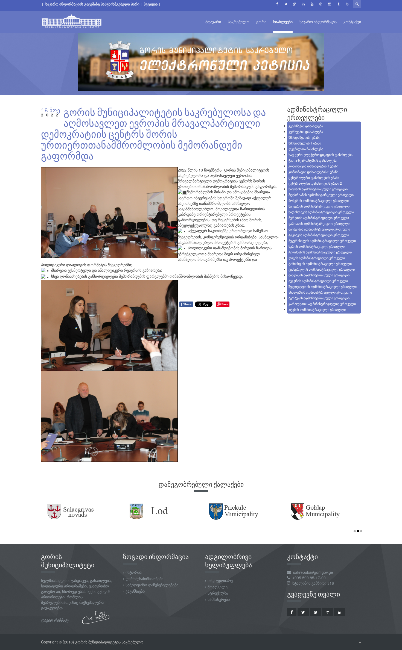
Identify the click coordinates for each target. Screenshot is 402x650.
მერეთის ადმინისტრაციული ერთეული (319, 217)
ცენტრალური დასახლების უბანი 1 (315, 177)
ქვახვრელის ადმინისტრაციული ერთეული (322, 269)
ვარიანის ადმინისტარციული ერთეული (319, 223)
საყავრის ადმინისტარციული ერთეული (319, 206)
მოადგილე (218, 586)
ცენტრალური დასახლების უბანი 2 (315, 183)
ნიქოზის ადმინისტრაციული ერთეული (318, 189)
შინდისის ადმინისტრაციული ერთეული (319, 275)
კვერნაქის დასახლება (306, 125)
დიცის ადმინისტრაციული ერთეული (317, 257)
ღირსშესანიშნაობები (144, 578)
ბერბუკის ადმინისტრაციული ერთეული (319, 298)
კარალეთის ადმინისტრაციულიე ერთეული (322, 303)
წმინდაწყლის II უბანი (305, 143)
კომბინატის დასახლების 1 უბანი (313, 166)
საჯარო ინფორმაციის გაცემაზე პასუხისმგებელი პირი (92, 4)
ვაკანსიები (135, 591)
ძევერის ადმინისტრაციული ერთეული (318, 280)
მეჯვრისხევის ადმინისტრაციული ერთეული (322, 240)
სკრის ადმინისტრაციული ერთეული (317, 246)
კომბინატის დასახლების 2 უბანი (313, 171)
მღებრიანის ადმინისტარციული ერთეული (321, 194)
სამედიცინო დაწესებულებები (152, 584)
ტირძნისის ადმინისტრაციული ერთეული (320, 252)
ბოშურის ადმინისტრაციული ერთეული (319, 200)
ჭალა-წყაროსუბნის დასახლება (313, 160)
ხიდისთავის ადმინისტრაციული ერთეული (321, 211)
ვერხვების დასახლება (306, 131)
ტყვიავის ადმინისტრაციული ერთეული (319, 234)
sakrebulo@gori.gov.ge (313, 572)
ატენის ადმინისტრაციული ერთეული (317, 309)
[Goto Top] (360, 642)
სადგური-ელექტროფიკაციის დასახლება (321, 154)
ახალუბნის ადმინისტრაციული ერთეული (320, 292)
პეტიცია (151, 4)
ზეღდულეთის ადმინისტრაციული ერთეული (323, 286)
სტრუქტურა (218, 593)
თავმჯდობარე (220, 580)
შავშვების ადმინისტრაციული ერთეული (319, 229)
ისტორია (134, 572)
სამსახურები (219, 599)
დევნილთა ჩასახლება (306, 148)
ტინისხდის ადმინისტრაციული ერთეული (320, 263)
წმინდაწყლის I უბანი (304, 137)
